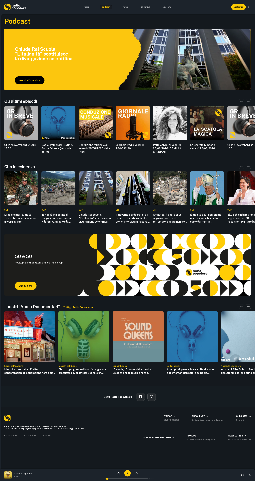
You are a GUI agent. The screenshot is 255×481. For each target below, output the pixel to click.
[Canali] (249, 475)
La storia (167, 7)
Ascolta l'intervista (29, 80)
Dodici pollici (173, 366)
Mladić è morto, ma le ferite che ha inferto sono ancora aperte (20, 218)
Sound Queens (120, 366)
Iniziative (145, 7)
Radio (86, 7)
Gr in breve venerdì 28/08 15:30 (20, 146)
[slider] (107, 479)
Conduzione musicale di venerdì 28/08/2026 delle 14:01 (94, 148)
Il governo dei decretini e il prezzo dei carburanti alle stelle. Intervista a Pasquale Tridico (133, 218)
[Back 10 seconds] (118, 473)
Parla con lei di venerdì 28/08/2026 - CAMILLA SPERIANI (167, 148)
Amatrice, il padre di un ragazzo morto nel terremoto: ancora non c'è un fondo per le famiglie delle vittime (169, 218)
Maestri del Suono (67, 366)
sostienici (238, 7)
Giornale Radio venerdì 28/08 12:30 (130, 146)
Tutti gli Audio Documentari (78, 307)
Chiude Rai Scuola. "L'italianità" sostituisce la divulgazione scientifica (95, 218)
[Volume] (242, 475)
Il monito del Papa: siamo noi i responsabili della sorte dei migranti (205, 218)
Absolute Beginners (231, 366)
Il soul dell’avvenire (13, 366)
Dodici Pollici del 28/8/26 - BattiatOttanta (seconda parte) (57, 148)
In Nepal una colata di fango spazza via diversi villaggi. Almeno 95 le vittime (56, 218)
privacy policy (11, 435)
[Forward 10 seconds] (136, 473)
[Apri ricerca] (249, 7)
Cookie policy (31, 435)
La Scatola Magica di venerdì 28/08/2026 (203, 146)
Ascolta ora (25, 285)
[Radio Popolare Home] (15, 7)
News (125, 7)
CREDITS (47, 435)
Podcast (106, 7)
